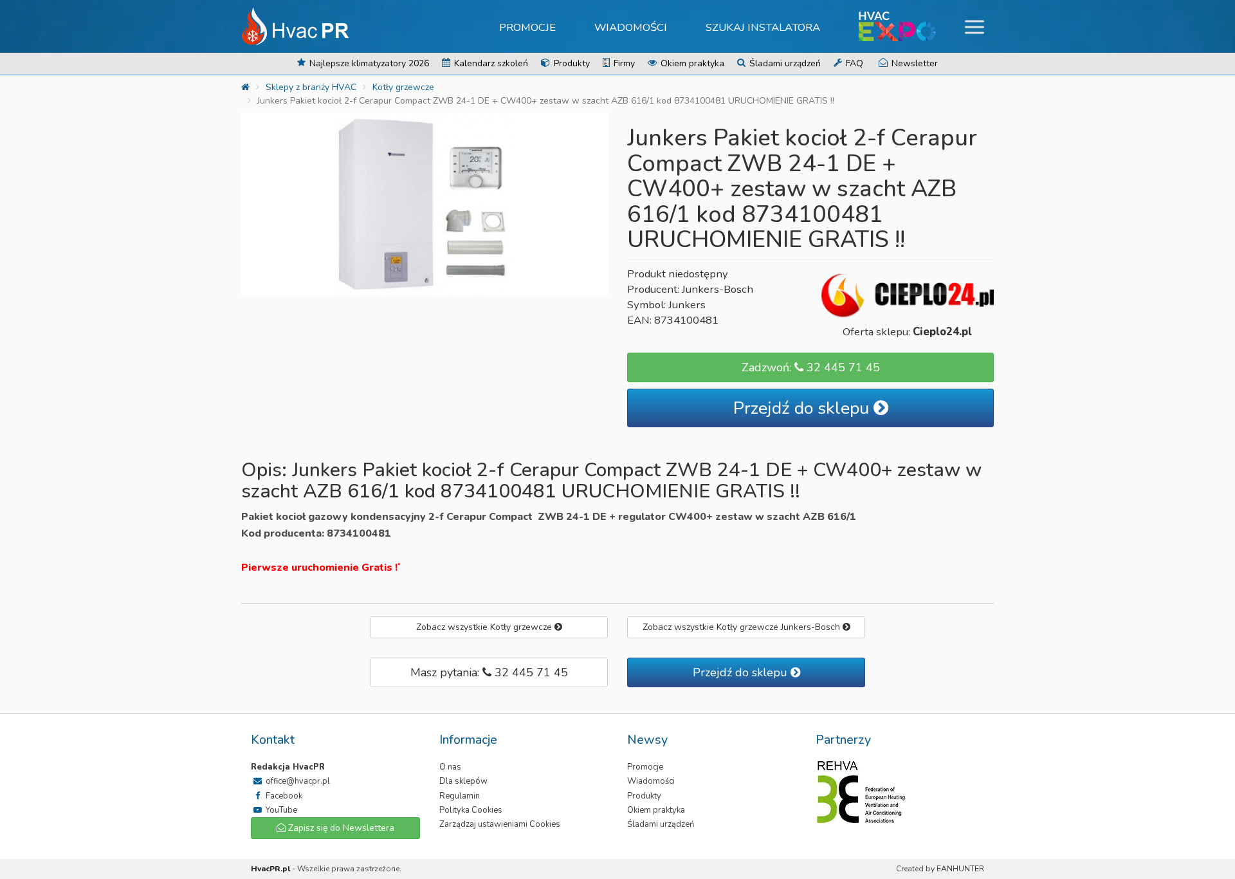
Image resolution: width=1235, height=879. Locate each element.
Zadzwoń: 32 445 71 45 (811, 367)
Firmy (623, 63)
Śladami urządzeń (784, 63)
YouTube (280, 810)
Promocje (527, 27)
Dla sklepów (463, 781)
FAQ (853, 63)
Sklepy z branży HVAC (311, 87)
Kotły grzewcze (403, 87)
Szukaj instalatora (763, 27)
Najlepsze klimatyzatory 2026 (368, 63)
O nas (450, 767)
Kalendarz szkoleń (490, 63)
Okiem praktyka (691, 63)
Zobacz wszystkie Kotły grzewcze (485, 627)
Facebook (283, 796)
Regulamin (459, 796)
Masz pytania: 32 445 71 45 (489, 672)
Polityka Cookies (470, 810)
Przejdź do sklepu (803, 408)
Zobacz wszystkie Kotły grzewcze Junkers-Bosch (743, 627)
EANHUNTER (960, 869)
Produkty (570, 63)
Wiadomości (630, 27)
